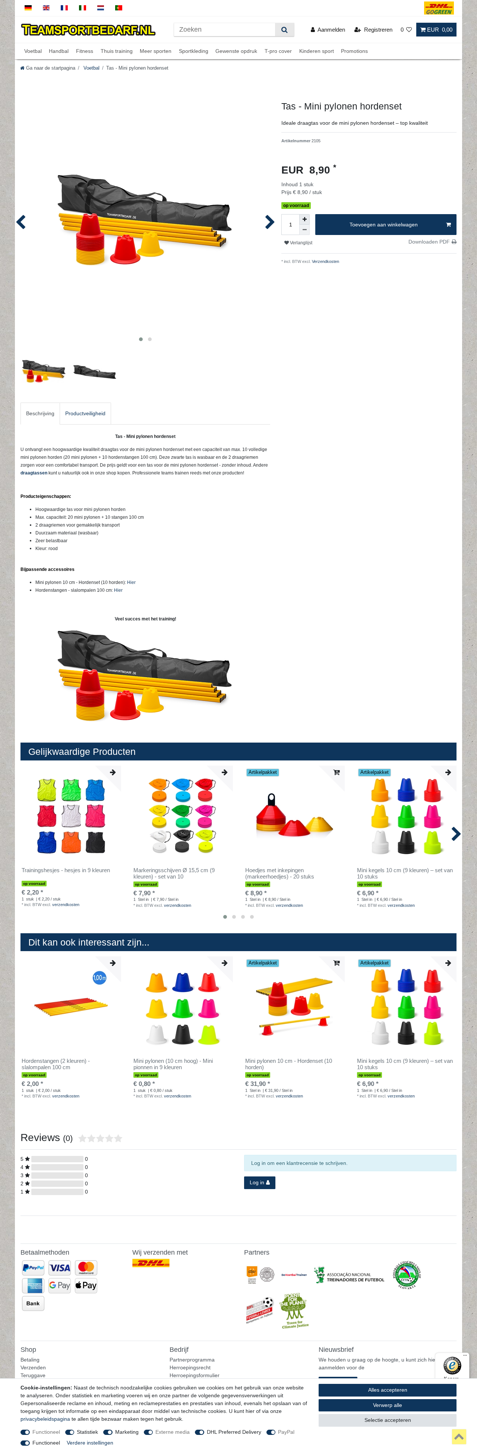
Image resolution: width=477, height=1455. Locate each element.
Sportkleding (193, 51)
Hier (131, 582)
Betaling (30, 1360)
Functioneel (46, 1432)
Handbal (59, 51)
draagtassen (33, 473)
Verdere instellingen (90, 1443)
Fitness (84, 51)
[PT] (118, 8)
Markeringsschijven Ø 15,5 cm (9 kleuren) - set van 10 (174, 873)
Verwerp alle (387, 1405)
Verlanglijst (300, 242)
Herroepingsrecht (190, 1367)
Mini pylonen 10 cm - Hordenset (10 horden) (288, 1064)
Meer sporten (155, 51)
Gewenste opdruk (236, 51)
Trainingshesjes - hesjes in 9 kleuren (66, 870)
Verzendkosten (325, 261)
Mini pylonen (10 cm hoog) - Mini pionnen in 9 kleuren (173, 1064)
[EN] (46, 8)
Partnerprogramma (192, 1360)
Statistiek (87, 1432)
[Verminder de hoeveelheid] (304, 230)
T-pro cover (278, 51)
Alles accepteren (387, 1390)
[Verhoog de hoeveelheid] (304, 219)
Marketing (127, 1432)
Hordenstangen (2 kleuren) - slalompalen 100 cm (56, 1064)
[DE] (28, 8)
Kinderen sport (316, 51)
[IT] (82, 8)
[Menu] (465, 1357)
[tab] (40, 414)
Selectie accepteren (387, 1420)
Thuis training (117, 51)
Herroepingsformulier (194, 1375)
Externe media (172, 1432)
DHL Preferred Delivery (234, 1432)
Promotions (354, 51)
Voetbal (33, 51)
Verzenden (33, 1367)
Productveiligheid (85, 413)
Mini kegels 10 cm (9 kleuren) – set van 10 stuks (405, 873)
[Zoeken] (284, 29)
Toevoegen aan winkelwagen (384, 225)
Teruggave (32, 1375)
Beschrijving (40, 413)
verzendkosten (65, 904)
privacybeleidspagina (45, 1419)
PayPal (286, 1432)
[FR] (64, 8)
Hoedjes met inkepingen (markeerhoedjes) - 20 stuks (279, 873)
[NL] (100, 8)
